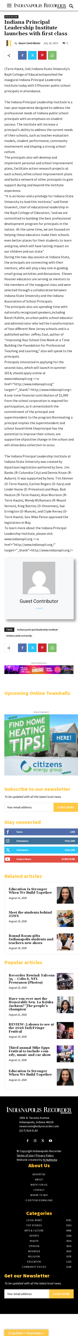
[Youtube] (50, 1141)
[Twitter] (32, 55)
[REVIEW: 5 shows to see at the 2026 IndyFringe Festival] (65, 1030)
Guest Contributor (29, 43)
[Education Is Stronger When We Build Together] (65, 895)
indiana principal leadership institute (37, 629)
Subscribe (65, 807)
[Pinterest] (42, 55)
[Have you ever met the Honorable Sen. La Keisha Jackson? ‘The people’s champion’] (65, 1004)
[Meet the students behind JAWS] (65, 918)
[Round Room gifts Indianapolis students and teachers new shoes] (65, 941)
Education (11, 16)
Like (72, 831)
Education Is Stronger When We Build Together (30, 891)
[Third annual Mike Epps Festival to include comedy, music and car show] (65, 1053)
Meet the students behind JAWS (30, 914)
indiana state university (19, 635)
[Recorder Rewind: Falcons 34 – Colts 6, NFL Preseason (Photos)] (65, 981)
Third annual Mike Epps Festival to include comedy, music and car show (30, 1051)
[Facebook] (22, 55)
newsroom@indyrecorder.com (39, 1126)
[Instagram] (35, 1141)
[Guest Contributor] (9, 43)
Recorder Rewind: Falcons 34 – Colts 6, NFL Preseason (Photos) (32, 979)
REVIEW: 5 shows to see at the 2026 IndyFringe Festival (31, 1028)
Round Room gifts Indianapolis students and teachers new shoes (31, 939)
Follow (70, 840)
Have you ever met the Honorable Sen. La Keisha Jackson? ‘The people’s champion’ (31, 1004)
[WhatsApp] (52, 55)
